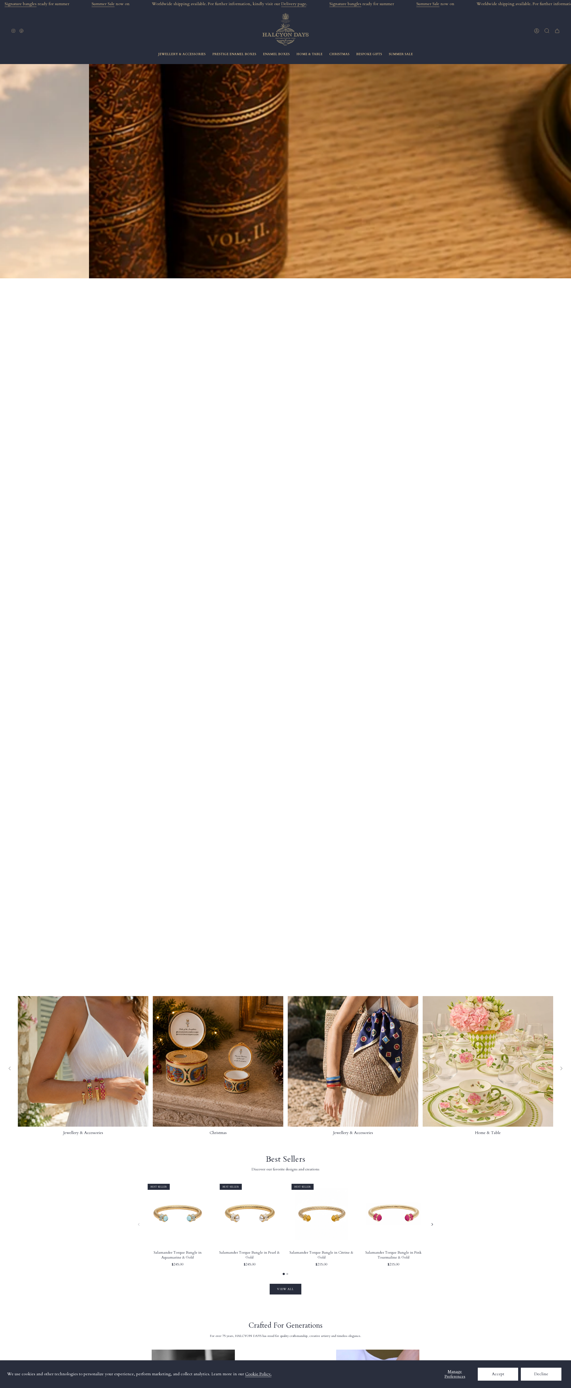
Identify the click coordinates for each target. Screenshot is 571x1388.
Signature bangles (21, 4)
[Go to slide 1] (284, 1274)
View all (285, 1289)
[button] (547, 30)
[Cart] (557, 30)
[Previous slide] (9, 1068)
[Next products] (432, 1224)
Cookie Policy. (258, 1374)
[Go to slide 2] (287, 1274)
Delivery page (293, 4)
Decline (541, 1374)
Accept (498, 1374)
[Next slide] (561, 1068)
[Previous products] (139, 1224)
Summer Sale (103, 4)
